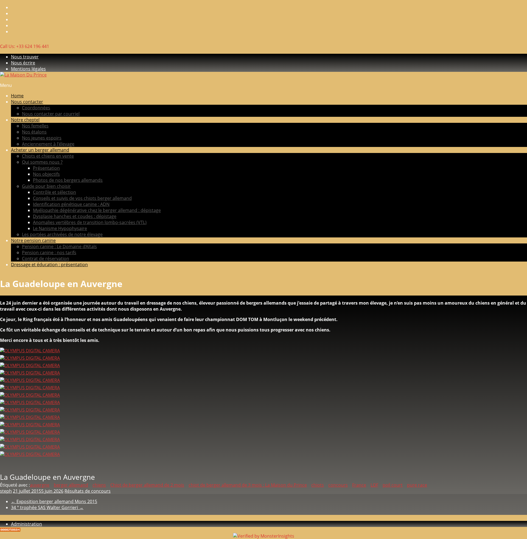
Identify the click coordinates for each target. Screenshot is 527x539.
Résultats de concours (88, 491)
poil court (393, 485)
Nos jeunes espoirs (41, 138)
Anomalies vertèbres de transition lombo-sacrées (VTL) (90, 222)
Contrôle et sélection (54, 192)
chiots (317, 485)
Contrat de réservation (45, 259)
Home (17, 96)
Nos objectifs (46, 174)
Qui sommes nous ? (42, 162)
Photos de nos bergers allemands (68, 180)
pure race (417, 485)
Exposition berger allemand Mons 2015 (54, 501)
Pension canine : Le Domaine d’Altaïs (59, 246)
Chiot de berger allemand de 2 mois (147, 485)
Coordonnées (36, 108)
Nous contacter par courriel (51, 114)
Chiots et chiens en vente (48, 156)
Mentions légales (28, 69)
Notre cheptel (25, 120)
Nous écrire (23, 63)
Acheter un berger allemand (40, 150)
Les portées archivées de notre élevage (62, 234)
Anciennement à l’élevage (48, 144)
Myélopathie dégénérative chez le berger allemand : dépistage (97, 210)
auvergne (39, 485)
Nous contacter (27, 102)
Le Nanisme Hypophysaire (60, 228)
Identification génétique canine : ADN (71, 204)
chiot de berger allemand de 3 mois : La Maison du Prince (248, 485)
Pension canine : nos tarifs (49, 252)
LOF (374, 485)
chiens (99, 485)
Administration (26, 524)
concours (338, 485)
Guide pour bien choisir (46, 186)
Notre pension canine (33, 240)
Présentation (46, 168)
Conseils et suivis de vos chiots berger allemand (82, 198)
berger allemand (71, 485)
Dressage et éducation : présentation (49, 265)
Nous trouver (25, 57)
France (359, 485)
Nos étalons (34, 132)
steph (6, 491)
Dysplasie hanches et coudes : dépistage (74, 216)
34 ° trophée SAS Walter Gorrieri (47, 507)
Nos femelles (35, 126)
